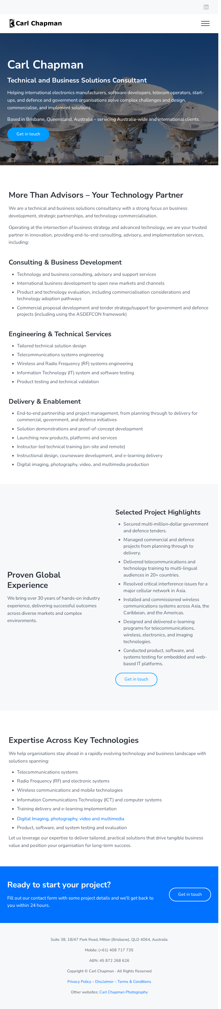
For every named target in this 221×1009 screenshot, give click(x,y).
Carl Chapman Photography (123, 992)
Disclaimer (104, 981)
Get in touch (28, 134)
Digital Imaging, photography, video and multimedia (70, 819)
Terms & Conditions (134, 981)
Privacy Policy (79, 981)
